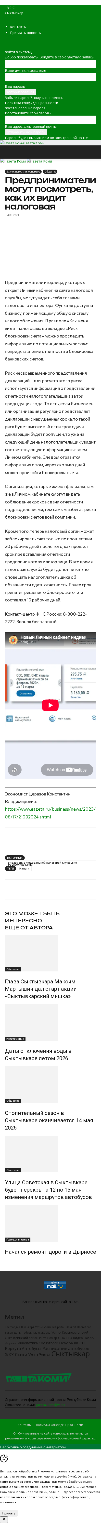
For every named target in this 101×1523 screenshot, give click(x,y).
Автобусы (31, 1348)
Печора (66, 1342)
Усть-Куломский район (50, 1327)
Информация (15, 1038)
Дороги (10, 1343)
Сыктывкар (70, 1354)
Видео (78, 1338)
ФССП (79, 1342)
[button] (8, 152)
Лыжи (21, 1355)
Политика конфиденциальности (31, 102)
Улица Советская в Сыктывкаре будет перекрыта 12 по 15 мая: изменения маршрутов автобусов (48, 1189)
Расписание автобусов (65, 1348)
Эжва (44, 1355)
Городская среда (17, 1239)
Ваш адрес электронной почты (31, 126)
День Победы (23, 1332)
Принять (8, 1513)
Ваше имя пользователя (25, 70)
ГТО (69, 1338)
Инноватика (27, 1343)
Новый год (84, 1327)
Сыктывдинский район (21, 1338)
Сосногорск (48, 1343)
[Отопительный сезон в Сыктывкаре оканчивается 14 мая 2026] (50, 1084)
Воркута (13, 1348)
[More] (63, 889)
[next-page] (9, 1262)
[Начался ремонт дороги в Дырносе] (50, 1223)
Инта (42, 1338)
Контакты (18, 26)
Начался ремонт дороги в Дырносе (50, 1252)
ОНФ (61, 1338)
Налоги (24, 868)
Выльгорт (27, 1327)
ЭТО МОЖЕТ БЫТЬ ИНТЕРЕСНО (32, 917)
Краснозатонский (75, 1332)
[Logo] (13, 161)
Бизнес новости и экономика (23, 171)
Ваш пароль (15, 86)
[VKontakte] (13, 41)
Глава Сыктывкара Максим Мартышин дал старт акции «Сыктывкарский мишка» (41, 989)
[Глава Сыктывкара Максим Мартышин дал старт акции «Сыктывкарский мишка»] (50, 953)
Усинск (56, 1332)
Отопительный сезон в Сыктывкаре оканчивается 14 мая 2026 (49, 1120)
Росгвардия (12, 1327)
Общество (50, 171)
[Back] (6, 46)
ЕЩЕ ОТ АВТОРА (29, 928)
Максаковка (41, 1332)
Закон (9, 1332)
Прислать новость (25, 32)
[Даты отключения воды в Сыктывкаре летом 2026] (50, 1022)
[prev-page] (6, 1262)
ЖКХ (9, 1355)
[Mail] (7, 41)
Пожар (52, 1338)
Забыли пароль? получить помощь (34, 97)
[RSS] (10, 41)
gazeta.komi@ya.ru (50, 1405)
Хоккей (71, 1327)
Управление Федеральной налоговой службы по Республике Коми (42, 863)
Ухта (33, 1355)
